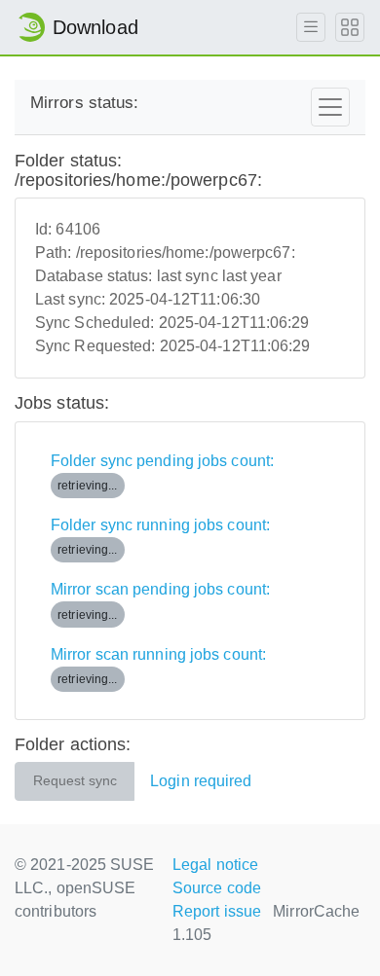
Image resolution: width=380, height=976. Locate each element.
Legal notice (215, 864)
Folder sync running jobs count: (160, 537)
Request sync (75, 781)
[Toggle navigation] (330, 107)
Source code (216, 888)
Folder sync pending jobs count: (162, 472)
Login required (200, 781)
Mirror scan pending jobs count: (160, 601)
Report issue (216, 911)
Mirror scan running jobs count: (158, 666)
